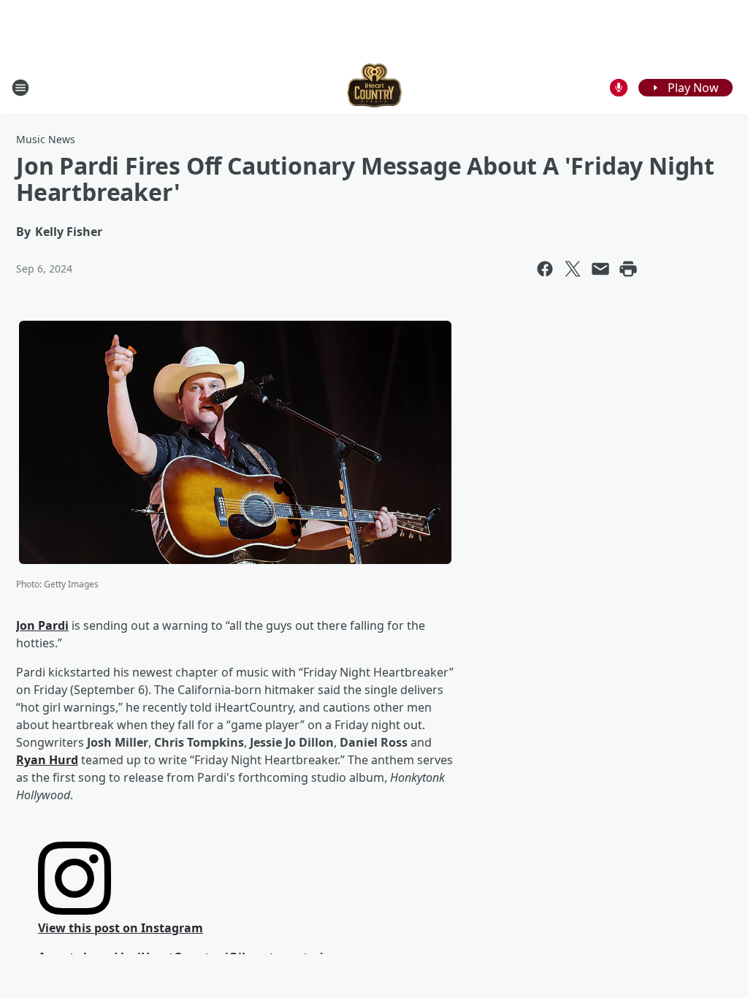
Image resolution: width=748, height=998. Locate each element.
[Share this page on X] (572, 269)
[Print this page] (628, 269)
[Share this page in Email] (600, 269)
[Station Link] (374, 87)
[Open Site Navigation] (20, 87)
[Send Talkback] (618, 87)
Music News (45, 139)
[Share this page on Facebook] (545, 269)
